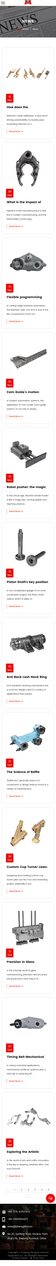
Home (25, 29)
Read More (15, 131)
